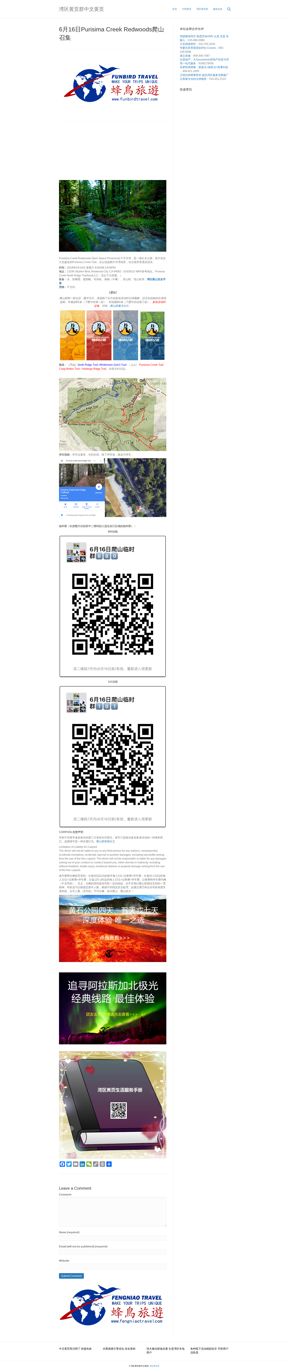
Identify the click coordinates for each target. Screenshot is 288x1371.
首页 (174, 9)
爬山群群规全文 (105, 841)
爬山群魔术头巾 (119, 305)
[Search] (227, 9)
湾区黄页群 (202, 9)
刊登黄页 (186, 9)
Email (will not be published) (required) (83, 1246)
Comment (65, 1194)
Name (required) (69, 1232)
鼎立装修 (185, 55)
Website (64, 1260)
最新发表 (217, 9)
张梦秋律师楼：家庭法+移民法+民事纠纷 (204, 67)
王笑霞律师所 (188, 44)
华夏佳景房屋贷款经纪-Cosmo (198, 47)
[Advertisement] (112, 151)
